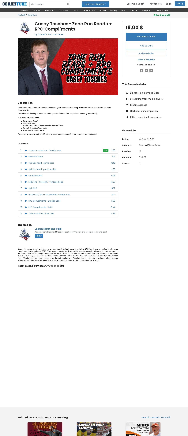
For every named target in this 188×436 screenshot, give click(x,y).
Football (21, 15)
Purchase (146, 36)
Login (168, 3)
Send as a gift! (162, 15)
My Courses (156, 3)
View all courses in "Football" (155, 417)
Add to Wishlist (146, 53)
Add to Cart (146, 45)
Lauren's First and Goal (48, 228)
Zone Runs (32, 15)
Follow (39, 235)
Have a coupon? (146, 59)
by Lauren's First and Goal (49, 34)
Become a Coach (135, 3)
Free (105, 150)
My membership (95, 4)
